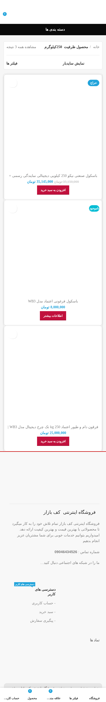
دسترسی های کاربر (35, 590)
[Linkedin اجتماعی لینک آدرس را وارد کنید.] (59, 573)
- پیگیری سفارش (43, 621)
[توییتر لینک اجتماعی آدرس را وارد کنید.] (80, 573)
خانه (96, 47)
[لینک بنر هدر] (53, 4)
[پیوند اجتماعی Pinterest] (70, 573)
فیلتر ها (11, 63)
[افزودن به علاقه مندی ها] (12, 82)
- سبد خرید (47, 612)
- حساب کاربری (44, 603)
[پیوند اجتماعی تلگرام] (48, 573)
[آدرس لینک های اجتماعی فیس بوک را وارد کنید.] (91, 573)
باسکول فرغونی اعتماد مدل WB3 (53, 301)
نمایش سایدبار (73, 63)
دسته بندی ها (55, 29)
